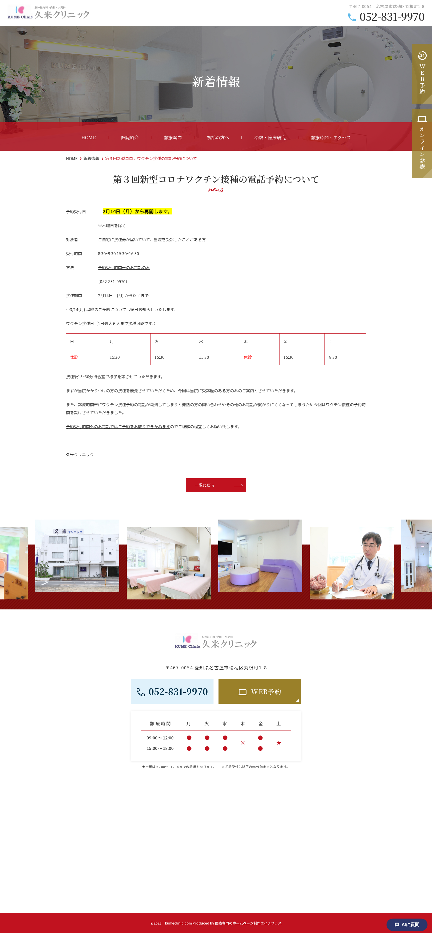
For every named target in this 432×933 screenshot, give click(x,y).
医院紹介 (130, 137)
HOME (88, 137)
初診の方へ (218, 137)
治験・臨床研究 (270, 137)
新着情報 (91, 158)
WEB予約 (266, 691)
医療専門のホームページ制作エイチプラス (248, 923)
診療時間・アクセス (331, 137)
